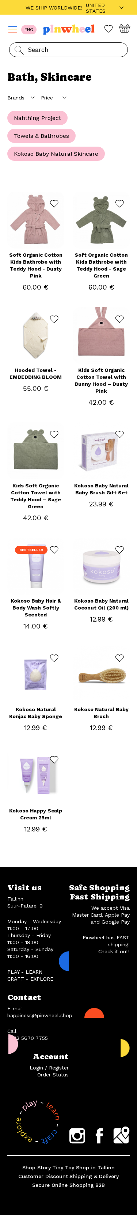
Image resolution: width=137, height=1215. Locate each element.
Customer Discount (43, 1176)
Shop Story (36, 1167)
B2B (100, 1185)
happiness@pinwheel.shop (39, 1015)
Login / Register (49, 1068)
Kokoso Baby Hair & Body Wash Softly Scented (36, 608)
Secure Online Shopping (63, 1185)
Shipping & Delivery (94, 1176)
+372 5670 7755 (27, 1038)
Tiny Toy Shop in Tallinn (83, 1167)
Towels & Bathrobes (41, 135)
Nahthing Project (37, 117)
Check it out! (114, 951)
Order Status (53, 1075)
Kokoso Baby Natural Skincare (56, 153)
